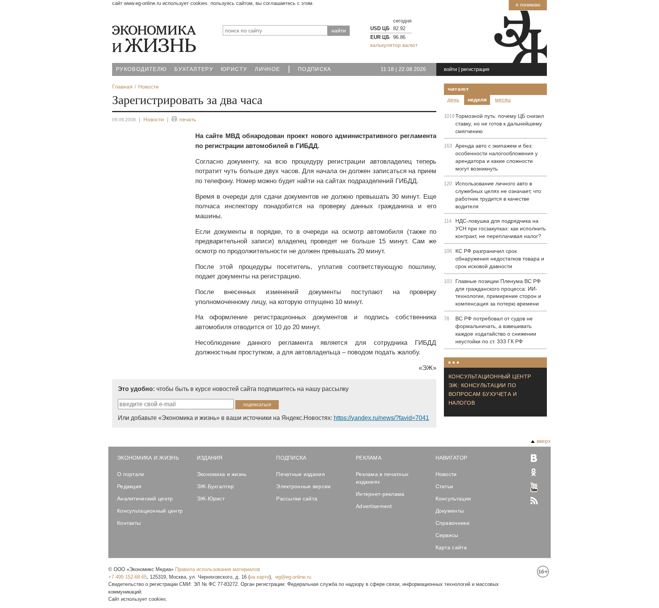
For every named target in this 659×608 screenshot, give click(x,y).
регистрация (475, 69)
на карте (259, 577)
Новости (153, 119)
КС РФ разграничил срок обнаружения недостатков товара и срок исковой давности (499, 258)
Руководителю (141, 69)
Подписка (314, 69)
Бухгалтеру (193, 69)
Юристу (234, 69)
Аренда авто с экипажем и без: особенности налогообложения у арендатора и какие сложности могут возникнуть (496, 157)
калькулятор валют (394, 45)
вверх (544, 441)
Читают (458, 89)
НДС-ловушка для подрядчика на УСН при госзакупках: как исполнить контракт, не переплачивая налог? (500, 228)
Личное (267, 69)
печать (187, 119)
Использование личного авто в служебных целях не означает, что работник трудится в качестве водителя (498, 194)
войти (450, 69)
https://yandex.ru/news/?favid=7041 (381, 418)
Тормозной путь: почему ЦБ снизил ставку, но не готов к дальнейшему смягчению (499, 123)
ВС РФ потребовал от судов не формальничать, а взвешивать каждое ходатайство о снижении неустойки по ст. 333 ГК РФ (495, 329)
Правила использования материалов (217, 569)
